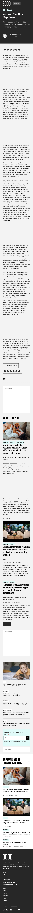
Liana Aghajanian (16, 34)
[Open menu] (28, 3)
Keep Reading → (7, 518)
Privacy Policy (7, 743)
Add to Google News (11, 365)
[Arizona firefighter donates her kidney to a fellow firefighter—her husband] (16, 722)
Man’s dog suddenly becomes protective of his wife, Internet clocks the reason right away (15, 449)
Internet (5, 701)
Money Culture (7, 710)
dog (12, 473)
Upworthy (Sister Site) (10, 884)
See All (29, 762)
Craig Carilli (6, 602)
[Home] (4, 10)
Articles (5, 442)
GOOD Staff (13, 463)
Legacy (10, 9)
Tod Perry (6, 463)
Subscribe (16, 3)
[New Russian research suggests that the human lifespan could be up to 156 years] (16, 693)
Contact (5, 877)
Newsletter (6, 879)
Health (5, 898)
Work (4, 682)
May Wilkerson (7, 562)
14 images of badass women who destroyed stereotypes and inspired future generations (16, 588)
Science (5, 895)
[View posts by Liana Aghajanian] (5, 36)
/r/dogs (10, 503)
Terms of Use (23, 741)
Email (6, 734)
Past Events (20, 442)
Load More (7, 623)
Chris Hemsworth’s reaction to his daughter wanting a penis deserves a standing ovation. (16, 550)
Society (5, 893)
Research (5, 691)
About (4, 874)
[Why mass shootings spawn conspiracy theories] (16, 843)
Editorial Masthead (9, 882)
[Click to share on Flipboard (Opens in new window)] (13, 50)
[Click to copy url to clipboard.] (19, 50)
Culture (5, 544)
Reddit (16, 501)
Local (4, 721)
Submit (28, 738)
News (4, 890)
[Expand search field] (24, 3)
